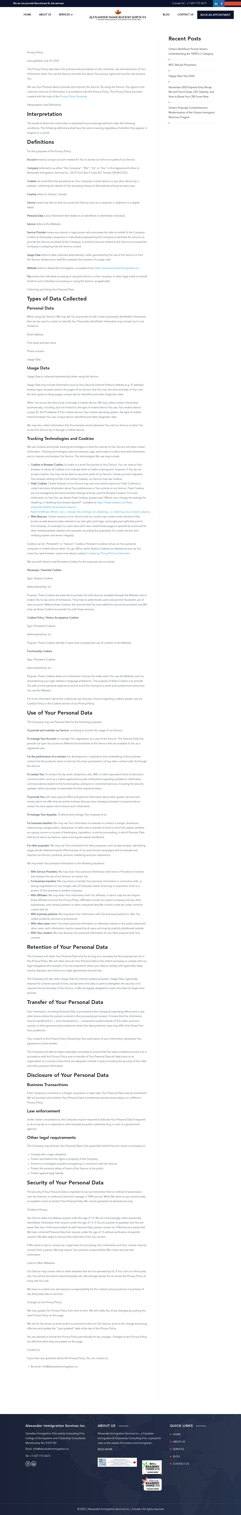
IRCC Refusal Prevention (182, 65)
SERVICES (178, 1449)
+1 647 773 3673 (197, 3)
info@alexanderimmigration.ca (51, 1449)
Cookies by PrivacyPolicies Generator (108, 553)
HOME (27, 15)
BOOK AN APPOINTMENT (216, 15)
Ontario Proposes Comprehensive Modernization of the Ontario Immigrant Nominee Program (192, 113)
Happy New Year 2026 (182, 76)
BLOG (166, 15)
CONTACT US (185, 15)
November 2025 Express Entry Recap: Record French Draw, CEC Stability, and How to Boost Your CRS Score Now (191, 92)
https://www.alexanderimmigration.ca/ (116, 268)
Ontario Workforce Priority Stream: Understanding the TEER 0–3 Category (191, 51)
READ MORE (105, 1449)
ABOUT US (45, 15)
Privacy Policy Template (73, 96)
